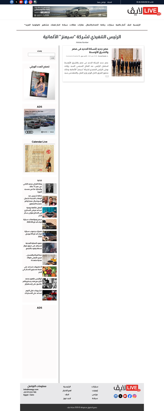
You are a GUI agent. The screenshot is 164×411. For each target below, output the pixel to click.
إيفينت (95, 390)
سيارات (110, 25)
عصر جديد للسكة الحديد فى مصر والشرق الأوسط (90, 50)
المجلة (109, 2)
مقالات (73, 25)
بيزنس (95, 394)
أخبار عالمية (120, 25)
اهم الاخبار (67, 390)
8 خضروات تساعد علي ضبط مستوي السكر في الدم (32, 269)
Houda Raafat (102, 56)
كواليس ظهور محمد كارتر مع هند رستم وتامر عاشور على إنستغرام (32, 281)
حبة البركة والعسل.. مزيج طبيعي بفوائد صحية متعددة (34, 257)
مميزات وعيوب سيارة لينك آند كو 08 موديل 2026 (33, 234)
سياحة (65, 25)
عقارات (81, 25)
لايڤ (129, 25)
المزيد (28, 25)
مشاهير (45, 25)
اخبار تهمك (55, 25)
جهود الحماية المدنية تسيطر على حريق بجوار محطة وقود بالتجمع (32, 246)
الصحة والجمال (92, 25)
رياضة (102, 25)
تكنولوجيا (36, 25)
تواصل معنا (101, 2)
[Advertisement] (39, 343)
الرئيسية (136, 25)
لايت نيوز (83, 56)
